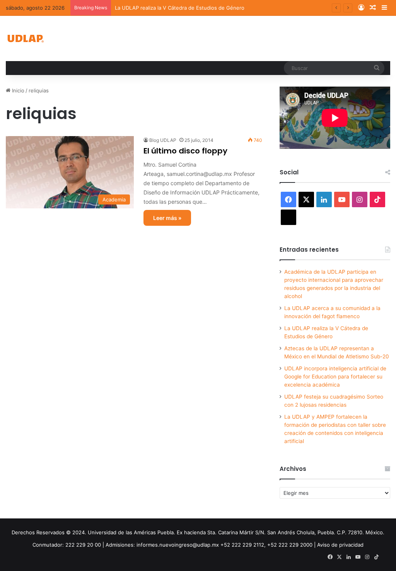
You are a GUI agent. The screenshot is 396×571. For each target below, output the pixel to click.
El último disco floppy (185, 150)
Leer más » (167, 218)
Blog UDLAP (162, 140)
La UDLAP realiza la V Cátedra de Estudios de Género (179, 8)
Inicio (17, 90)
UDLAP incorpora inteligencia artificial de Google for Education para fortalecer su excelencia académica (335, 376)
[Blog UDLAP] (25, 38)
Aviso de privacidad (340, 545)
